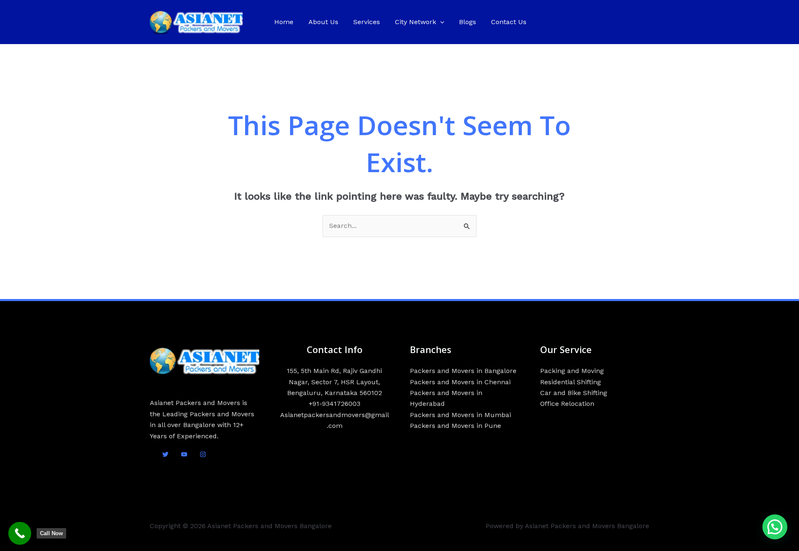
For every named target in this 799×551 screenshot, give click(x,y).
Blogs (467, 22)
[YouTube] (184, 454)
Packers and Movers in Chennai (460, 382)
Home (283, 22)
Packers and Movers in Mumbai (460, 415)
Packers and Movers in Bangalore (463, 371)
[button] (440, 22)
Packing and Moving (572, 371)
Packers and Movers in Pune (455, 426)
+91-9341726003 (334, 404)
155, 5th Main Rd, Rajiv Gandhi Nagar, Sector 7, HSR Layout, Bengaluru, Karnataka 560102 (334, 382)
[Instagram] (203, 454)
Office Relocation (567, 404)
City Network (415, 22)
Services (366, 22)
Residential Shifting (570, 382)
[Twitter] (165, 454)
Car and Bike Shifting (573, 393)
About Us (323, 22)
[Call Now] (19, 533)
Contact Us (508, 22)
